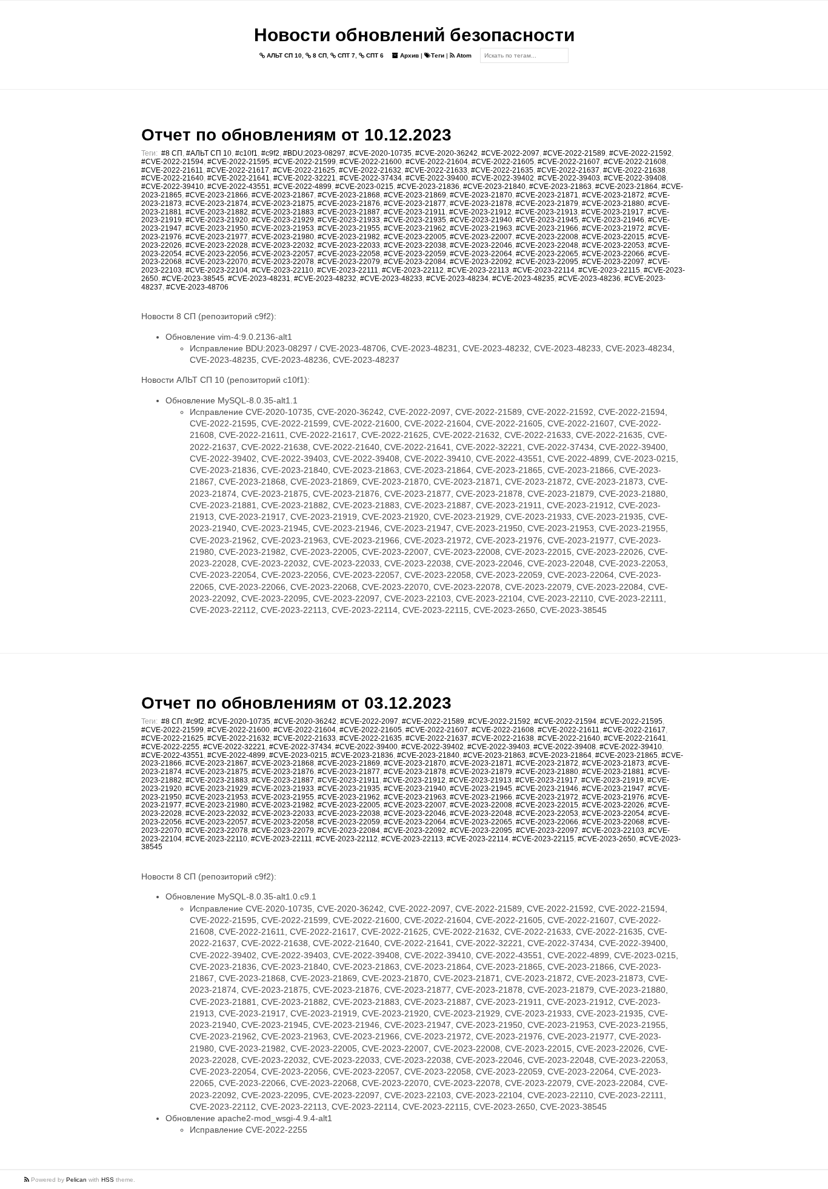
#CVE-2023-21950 (216, 228)
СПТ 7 (345, 55)
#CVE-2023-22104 (216, 270)
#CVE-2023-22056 (216, 254)
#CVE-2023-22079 (349, 261)
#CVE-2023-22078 (283, 261)
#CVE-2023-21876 (349, 203)
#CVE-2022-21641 (238, 178)
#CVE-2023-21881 (613, 771)
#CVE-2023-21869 (415, 195)
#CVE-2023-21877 (415, 203)
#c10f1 (246, 153)
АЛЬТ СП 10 (283, 55)
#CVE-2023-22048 (547, 245)
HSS (107, 1179)
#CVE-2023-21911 (415, 212)
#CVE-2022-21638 (634, 170)
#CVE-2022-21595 (238, 161)
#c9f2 (270, 153)
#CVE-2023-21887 (349, 212)
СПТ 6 (374, 55)
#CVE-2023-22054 (613, 813)
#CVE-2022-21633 (436, 170)
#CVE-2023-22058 (349, 254)
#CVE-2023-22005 (415, 237)
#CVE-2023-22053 (613, 245)
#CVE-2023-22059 (415, 254)
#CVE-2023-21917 (612, 212)
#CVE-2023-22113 (478, 270)
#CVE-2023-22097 (613, 261)
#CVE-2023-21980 (283, 237)
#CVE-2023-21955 (349, 228)
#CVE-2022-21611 (172, 170)
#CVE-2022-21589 (574, 153)
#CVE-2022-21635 (502, 170)
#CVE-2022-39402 (503, 178)
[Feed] (27, 1179)
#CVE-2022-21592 (640, 153)
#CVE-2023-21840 (494, 186)
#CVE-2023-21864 (626, 186)
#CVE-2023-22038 (415, 245)
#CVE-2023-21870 (481, 195)
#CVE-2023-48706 (197, 287)
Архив (408, 55)
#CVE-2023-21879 (547, 203)
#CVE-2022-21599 (304, 161)
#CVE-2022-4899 (302, 186)
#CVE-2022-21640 (172, 178)
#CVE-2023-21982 (349, 237)
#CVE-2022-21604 (437, 161)
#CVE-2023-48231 (259, 278)
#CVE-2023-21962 (415, 228)
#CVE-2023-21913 (546, 212)
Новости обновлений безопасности (414, 35)
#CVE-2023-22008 (547, 237)
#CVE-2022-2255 (170, 747)
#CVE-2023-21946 (613, 220)
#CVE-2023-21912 (480, 212)
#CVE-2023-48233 (391, 278)
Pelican (76, 1179)
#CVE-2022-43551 (238, 186)
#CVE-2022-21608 (635, 161)
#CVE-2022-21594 (172, 161)
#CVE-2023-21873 (613, 763)
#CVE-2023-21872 (613, 195)
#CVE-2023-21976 (613, 797)
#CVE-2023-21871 (547, 195)
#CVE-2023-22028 (216, 245)
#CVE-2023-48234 (457, 278)
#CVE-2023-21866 (216, 195)
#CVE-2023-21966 (547, 228)
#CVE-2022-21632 (370, 170)
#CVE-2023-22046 (481, 245)
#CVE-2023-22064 (481, 254)
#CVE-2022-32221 (304, 178)
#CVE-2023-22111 (347, 270)
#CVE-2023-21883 (283, 212)
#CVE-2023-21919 (612, 780)
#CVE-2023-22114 (544, 270)
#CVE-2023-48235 (523, 278)
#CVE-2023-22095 (547, 261)
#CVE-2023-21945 (547, 220)
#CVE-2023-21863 (560, 186)
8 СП (319, 55)
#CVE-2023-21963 (481, 228)
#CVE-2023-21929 (283, 220)
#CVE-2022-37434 (370, 178)
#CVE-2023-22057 (283, 254)
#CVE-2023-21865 (626, 755)
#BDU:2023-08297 (314, 153)
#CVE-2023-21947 (613, 788)
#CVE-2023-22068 (613, 822)
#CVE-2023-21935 (415, 220)
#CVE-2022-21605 (503, 161)
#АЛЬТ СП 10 (209, 153)
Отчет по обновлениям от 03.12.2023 (296, 703)
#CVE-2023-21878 (481, 203)
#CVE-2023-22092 (481, 261)
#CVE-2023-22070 (216, 261)
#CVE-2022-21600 (370, 161)
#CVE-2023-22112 (413, 270)
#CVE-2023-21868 (349, 195)
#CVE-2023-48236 (589, 278)
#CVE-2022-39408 (635, 178)
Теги (437, 55)
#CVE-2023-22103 (613, 830)
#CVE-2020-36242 (446, 153)
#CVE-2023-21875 (283, 203)
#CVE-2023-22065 (547, 254)
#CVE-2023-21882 (216, 212)
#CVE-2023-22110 (282, 270)
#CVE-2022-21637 (568, 170)
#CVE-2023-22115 (609, 270)
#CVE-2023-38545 (193, 278)
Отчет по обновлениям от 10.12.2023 (296, 134)
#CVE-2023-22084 (415, 261)
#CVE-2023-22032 (283, 245)
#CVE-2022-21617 (238, 170)
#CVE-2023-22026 (613, 805)
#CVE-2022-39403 (569, 178)
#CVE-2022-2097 (510, 153)
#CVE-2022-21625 (304, 170)
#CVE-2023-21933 (349, 220)
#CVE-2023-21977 (216, 237)
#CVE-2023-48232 (325, 278)
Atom (463, 55)
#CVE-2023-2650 (607, 839)
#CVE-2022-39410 (172, 186)
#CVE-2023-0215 (364, 186)
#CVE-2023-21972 (613, 228)
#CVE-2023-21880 (613, 203)
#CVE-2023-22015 (613, 237)
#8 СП (171, 153)
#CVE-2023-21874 (216, 203)
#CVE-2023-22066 (613, 254)
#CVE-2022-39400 (437, 178)
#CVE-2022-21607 (569, 161)
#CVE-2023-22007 (481, 237)
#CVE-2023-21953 (283, 228)
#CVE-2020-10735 (380, 153)
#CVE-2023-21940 (481, 220)
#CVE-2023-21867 (283, 195)
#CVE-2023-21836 (428, 186)
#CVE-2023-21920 (216, 220)
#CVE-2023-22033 (349, 245)
